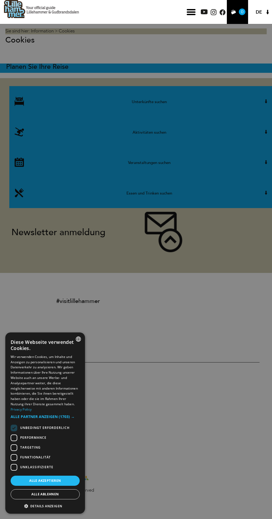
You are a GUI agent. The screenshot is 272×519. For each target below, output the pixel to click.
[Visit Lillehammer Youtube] (204, 13)
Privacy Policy (21, 409)
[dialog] (45, 423)
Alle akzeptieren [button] (45, 480)
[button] (45, 417)
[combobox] (78, 339)
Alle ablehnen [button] (45, 494)
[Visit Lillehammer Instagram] (213, 14)
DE (259, 12)
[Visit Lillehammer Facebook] (222, 14)
